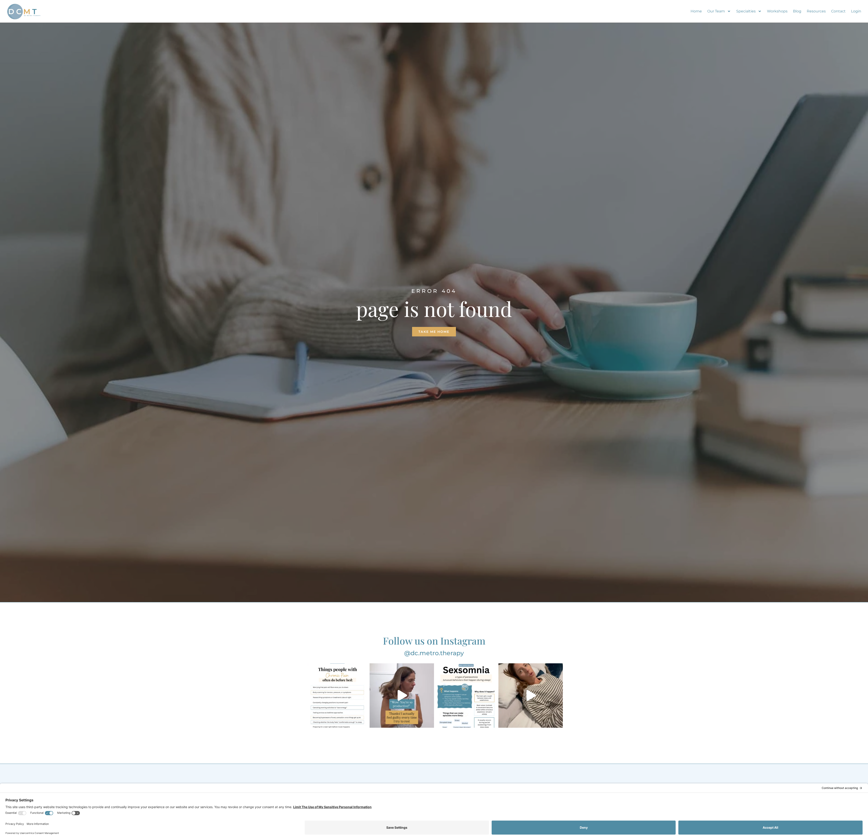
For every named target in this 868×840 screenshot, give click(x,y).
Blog (797, 11)
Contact (838, 11)
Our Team (716, 11)
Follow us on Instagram (434, 640)
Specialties (746, 11)
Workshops (777, 11)
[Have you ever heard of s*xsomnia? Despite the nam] (466, 695)
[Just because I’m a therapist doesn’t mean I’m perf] (530, 695)
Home (696, 11)
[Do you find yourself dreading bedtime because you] (337, 695)
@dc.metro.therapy (434, 653)
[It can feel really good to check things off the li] (402, 695)
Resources (816, 11)
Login (856, 11)
